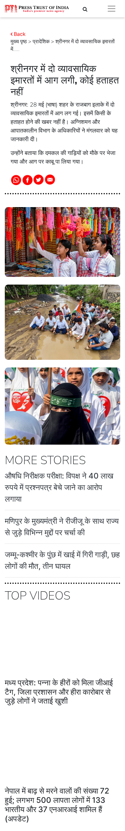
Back (20, 34)
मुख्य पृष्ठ (19, 41)
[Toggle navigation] (111, 9)
